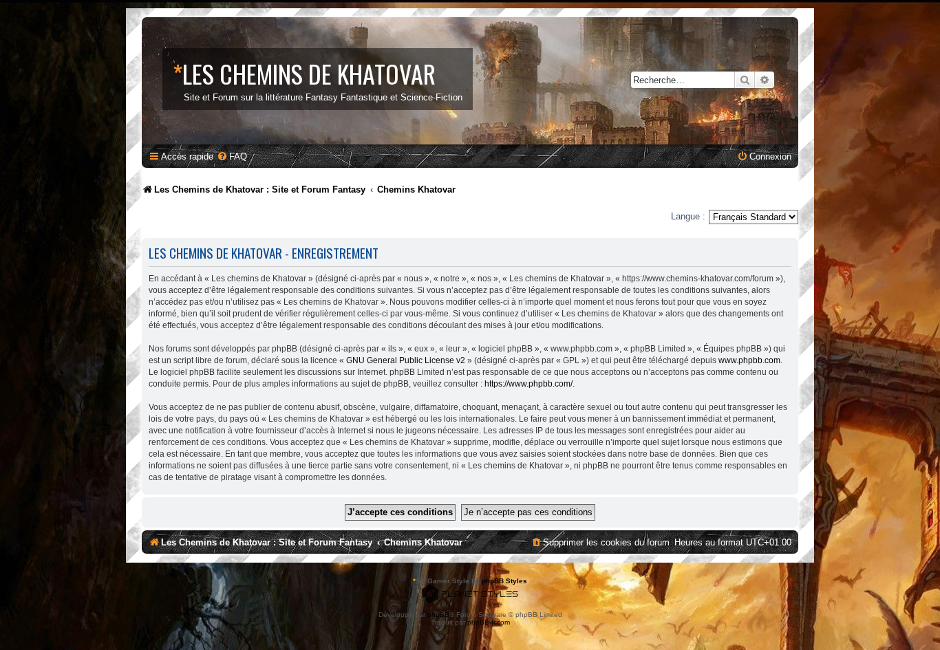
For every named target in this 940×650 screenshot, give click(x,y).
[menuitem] (232, 156)
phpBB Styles (504, 581)
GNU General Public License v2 (405, 360)
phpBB (438, 614)
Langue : (688, 216)
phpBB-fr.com (488, 622)
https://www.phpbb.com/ (528, 384)
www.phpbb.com (749, 360)
